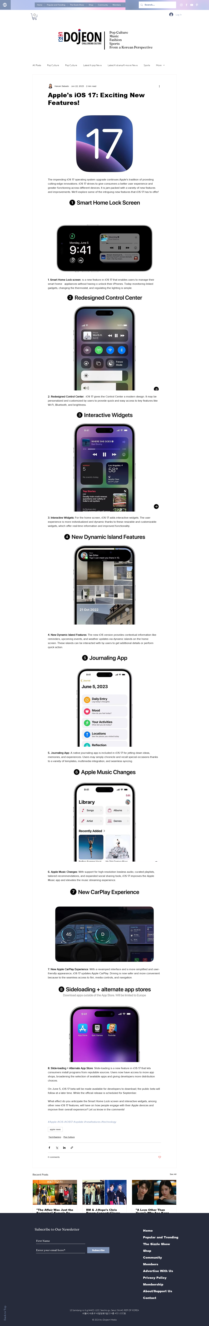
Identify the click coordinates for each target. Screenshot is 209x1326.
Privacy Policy (154, 1277)
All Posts (37, 65)
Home (148, 1230)
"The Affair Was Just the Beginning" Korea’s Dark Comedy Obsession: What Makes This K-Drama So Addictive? (54, 1211)
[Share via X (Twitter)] (56, 1147)
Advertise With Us (158, 1271)
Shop (147, 1250)
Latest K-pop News (92, 65)
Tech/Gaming (55, 1137)
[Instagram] (181, 5)
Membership (153, 1284)
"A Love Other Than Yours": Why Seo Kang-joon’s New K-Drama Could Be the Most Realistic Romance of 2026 (153, 1211)
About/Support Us (157, 1291)
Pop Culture (53, 65)
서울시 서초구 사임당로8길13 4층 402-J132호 (104, 1313)
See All (173, 1174)
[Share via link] (71, 1147)
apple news (55, 1129)
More (159, 65)
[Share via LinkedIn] (64, 1147)
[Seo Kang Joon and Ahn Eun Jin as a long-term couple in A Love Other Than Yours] (154, 1192)
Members (150, 1264)
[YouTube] (191, 5)
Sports (147, 65)
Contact (149, 1298)
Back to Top (4, 1313)
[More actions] (159, 86)
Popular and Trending (160, 1237)
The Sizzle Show (156, 1244)
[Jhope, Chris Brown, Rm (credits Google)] (104, 1192)
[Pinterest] (197, 5)
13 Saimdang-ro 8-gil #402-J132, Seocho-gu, (104, 1310)
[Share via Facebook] (49, 1147)
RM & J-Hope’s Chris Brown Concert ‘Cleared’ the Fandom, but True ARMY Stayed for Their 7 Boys (104, 1211)
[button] (34, 16)
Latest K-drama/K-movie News (123, 65)
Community (152, 1257)
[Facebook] (186, 5)
